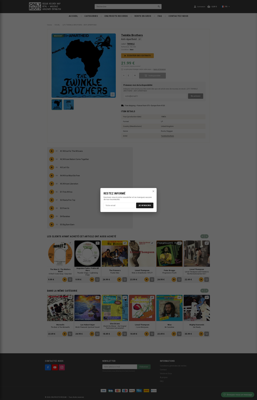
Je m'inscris (145, 205)
